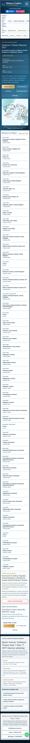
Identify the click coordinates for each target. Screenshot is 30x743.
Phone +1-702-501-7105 (15, 732)
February (18, 35)
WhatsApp (15, 95)
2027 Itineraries (22, 30)
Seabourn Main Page (19, 21)
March (25, 35)
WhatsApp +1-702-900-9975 (15, 736)
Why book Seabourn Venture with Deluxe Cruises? (13, 694)
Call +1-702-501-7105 (21, 625)
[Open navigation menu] (26, 4)
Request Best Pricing (9, 625)
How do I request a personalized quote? (13, 707)
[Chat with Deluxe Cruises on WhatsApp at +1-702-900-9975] (27, 734)
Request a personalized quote (15, 601)
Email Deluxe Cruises (22, 91)
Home (9, 21)
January (12, 35)
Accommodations (21, 86)
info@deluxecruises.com (15, 728)
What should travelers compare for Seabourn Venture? (13, 700)
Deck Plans (8, 91)
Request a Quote (8, 86)
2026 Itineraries (12, 30)
